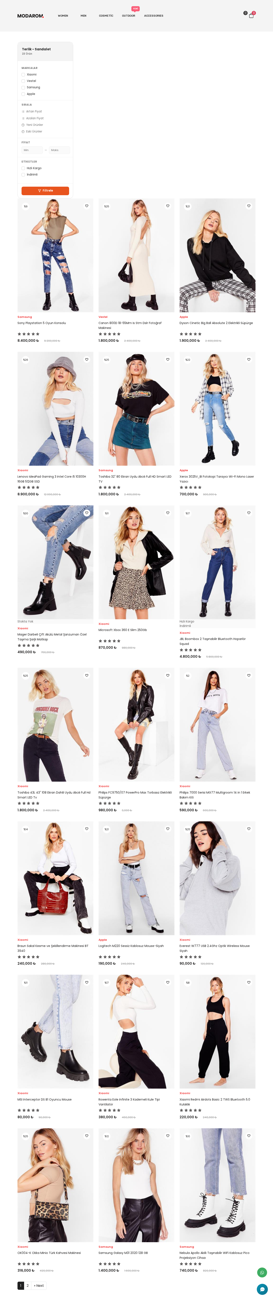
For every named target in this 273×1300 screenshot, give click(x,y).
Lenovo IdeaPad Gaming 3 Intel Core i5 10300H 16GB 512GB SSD (51, 479)
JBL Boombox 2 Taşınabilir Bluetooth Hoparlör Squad (213, 641)
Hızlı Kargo (34, 168)
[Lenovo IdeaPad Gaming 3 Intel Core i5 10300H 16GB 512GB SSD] (55, 409)
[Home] (31, 15)
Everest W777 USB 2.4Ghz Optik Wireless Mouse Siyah (215, 948)
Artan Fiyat (34, 111)
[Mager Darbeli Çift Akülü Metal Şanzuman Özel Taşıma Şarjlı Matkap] (55, 562)
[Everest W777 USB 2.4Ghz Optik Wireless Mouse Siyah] (218, 878)
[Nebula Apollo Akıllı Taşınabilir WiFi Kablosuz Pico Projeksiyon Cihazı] (218, 1185)
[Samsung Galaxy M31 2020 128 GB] (136, 1185)
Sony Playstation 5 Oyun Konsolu (41, 323)
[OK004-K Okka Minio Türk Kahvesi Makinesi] (55, 1185)
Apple (31, 94)
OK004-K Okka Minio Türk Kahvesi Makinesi (49, 1253)
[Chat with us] (262, 1289)
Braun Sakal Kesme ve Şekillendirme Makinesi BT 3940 (53, 948)
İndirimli (32, 175)
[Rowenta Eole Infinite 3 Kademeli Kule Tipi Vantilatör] (136, 1032)
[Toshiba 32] (136, 409)
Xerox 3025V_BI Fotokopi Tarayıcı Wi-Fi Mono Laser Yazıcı (217, 479)
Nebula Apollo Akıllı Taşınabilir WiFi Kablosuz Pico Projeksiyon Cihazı (215, 1255)
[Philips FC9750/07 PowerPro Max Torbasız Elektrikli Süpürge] (136, 725)
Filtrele (48, 191)
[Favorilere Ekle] (86, 206)
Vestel (31, 81)
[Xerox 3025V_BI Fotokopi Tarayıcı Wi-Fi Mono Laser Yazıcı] (218, 409)
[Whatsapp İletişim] (262, 1272)
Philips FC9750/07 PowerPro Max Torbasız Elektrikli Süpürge (135, 795)
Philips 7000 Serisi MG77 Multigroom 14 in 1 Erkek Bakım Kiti (215, 795)
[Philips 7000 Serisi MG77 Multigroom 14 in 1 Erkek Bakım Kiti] (218, 725)
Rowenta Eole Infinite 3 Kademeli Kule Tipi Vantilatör (129, 1102)
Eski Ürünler (34, 131)
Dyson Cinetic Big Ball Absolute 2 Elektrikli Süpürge (216, 323)
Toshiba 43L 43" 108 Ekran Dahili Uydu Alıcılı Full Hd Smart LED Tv (53, 795)
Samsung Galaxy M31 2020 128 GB (123, 1253)
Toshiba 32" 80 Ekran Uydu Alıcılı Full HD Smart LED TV (135, 479)
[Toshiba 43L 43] (55, 725)
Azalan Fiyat (35, 118)
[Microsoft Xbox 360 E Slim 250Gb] (136, 562)
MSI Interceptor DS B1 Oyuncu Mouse (44, 1099)
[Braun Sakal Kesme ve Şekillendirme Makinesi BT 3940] (55, 878)
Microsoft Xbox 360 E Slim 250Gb (123, 630)
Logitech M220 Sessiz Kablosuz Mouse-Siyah (131, 946)
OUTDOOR (130, 13)
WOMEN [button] (63, 15)
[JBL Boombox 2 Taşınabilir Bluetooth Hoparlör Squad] (218, 562)
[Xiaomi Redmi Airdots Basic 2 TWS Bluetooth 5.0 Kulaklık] (218, 1032)
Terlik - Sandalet (36, 49)
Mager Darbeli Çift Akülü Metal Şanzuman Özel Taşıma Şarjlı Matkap (52, 636)
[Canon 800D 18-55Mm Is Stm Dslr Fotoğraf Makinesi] (136, 255)
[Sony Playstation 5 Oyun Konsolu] (55, 255)
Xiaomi (31, 75)
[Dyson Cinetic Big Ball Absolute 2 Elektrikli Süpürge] (218, 255)
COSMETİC (106, 15)
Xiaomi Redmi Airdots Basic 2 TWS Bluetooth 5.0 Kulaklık (215, 1102)
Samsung (33, 87)
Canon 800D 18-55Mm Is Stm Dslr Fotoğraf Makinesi (130, 325)
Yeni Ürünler (34, 125)
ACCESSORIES (153, 15)
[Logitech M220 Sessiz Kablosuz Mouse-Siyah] (136, 878)
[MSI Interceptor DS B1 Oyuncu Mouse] (55, 1032)
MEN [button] (84, 15)
